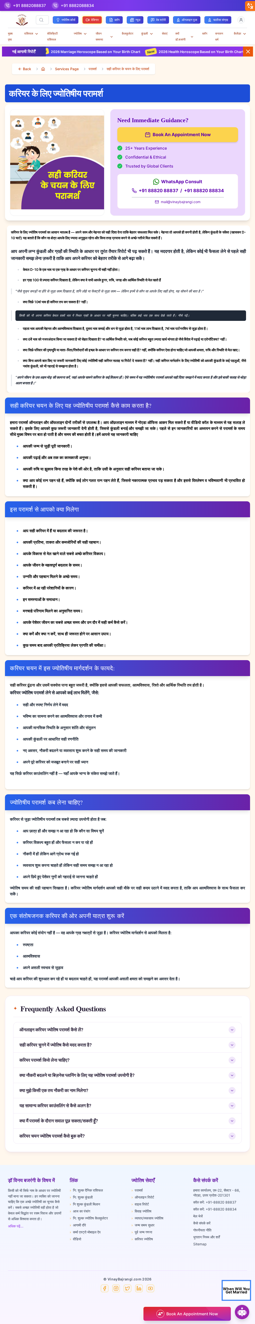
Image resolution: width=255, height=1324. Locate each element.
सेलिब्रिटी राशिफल (52, 36)
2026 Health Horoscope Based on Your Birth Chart (170, 52)
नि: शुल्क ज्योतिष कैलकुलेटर (89, 1218)
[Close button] (248, 51)
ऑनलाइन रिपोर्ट (142, 1197)
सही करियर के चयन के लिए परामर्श (128, 69)
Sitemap (200, 1244)
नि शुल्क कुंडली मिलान (85, 1204)
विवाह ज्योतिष (141, 1211)
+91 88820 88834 (204, 190)
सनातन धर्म (219, 36)
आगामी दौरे (78, 1225)
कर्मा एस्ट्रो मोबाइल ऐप (85, 1232)
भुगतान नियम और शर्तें (206, 1237)
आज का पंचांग (80, 1211)
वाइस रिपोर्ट (140, 1204)
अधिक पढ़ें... (15, 1226)
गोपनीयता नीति (202, 1230)
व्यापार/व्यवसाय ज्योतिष (147, 1218)
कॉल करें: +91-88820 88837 (214, 1202)
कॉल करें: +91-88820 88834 (215, 1209)
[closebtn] (250, 6)
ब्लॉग (204, 33)
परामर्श (93, 69)
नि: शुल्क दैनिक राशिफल (86, 1190)
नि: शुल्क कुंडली (81, 1197)
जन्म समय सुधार (142, 1225)
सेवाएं (164, 33)
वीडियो (75, 1239)
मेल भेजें (198, 1216)
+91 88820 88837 (158, 190)
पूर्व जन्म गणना (141, 1232)
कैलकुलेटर (127, 33)
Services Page (67, 69)
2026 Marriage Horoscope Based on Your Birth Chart (65, 52)
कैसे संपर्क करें (201, 1223)
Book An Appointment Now (182, 134)
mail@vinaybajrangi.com (180, 202)
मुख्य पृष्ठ (10, 36)
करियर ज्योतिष (142, 1239)
